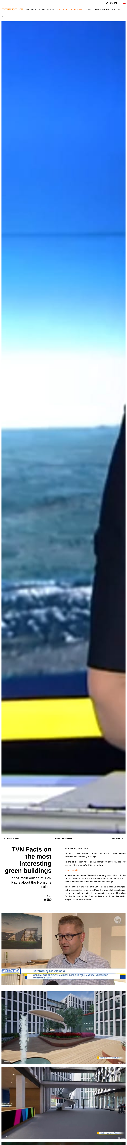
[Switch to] (124, 3)
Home (57, 839)
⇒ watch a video (72, 870)
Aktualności (67, 839)
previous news (12, 839)
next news (116, 839)
